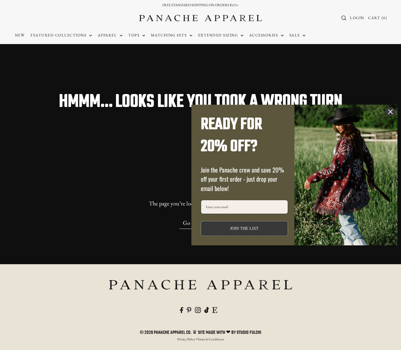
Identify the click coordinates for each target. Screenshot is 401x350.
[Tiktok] (206, 309)
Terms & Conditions (210, 339)
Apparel (108, 35)
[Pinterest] (189, 309)
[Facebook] (181, 309)
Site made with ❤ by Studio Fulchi (229, 332)
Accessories (264, 35)
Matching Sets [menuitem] (169, 35)
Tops (134, 35)
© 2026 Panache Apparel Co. (166, 332)
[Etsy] (214, 309)
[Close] (390, 112)
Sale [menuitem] (295, 35)
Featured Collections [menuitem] (59, 35)
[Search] (343, 18)
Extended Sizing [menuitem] (218, 35)
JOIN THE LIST (244, 228)
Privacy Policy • (187, 339)
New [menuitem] (20, 35)
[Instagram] (198, 309)
